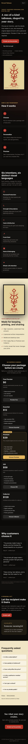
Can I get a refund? (9, 683)
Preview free (14, 400)
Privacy (3, 695)
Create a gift (6, 615)
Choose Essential (14, 427)
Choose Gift (14, 487)
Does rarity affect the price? (12, 669)
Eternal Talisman (6, 3)
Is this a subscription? (10, 657)
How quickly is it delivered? (12, 663)
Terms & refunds (11, 695)
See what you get (8, 46)
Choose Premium (14, 457)
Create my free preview (10, 41)
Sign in (23, 3)
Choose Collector (14, 516)
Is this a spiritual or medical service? (11, 676)
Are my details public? (10, 689)
